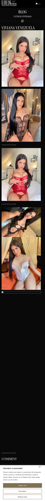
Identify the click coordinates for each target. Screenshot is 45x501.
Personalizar (22, 491)
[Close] (41, 466)
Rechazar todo (22, 497)
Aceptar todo (22, 485)
